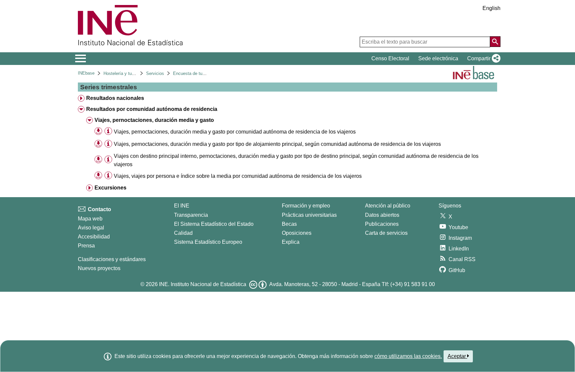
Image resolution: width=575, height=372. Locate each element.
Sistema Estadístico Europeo (208, 242)
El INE (181, 205)
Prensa (86, 245)
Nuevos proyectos (99, 268)
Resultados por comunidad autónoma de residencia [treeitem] (151, 109)
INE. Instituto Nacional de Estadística (202, 284)
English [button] (491, 8)
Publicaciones (382, 224)
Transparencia (191, 215)
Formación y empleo (306, 205)
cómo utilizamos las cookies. (408, 356)
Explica (290, 242)
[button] (482, 59)
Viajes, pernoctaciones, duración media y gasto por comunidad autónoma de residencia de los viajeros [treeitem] (235, 132)
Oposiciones (296, 233)
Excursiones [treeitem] (110, 187)
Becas (289, 224)
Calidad (183, 233)
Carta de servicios (386, 233)
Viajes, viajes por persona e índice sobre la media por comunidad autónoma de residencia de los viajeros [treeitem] (238, 176)
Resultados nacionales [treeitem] (115, 98)
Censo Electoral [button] (390, 58)
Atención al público (387, 205)
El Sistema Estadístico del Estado (214, 224)
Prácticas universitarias (309, 215)
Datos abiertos (382, 215)
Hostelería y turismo (122, 73)
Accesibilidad (94, 236)
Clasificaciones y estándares (112, 259)
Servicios (155, 73)
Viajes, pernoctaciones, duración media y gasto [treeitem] (154, 120)
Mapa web (90, 218)
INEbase (86, 73)
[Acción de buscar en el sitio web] (495, 41)
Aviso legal (91, 227)
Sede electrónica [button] (438, 58)
